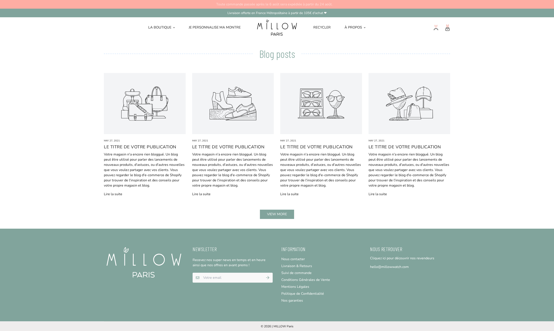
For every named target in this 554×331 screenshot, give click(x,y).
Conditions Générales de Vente (305, 279)
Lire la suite (113, 194)
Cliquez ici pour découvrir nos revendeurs (402, 258)
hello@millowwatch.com (389, 266)
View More (277, 214)
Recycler (322, 27)
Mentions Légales (295, 286)
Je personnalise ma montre (215, 27)
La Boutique (159, 27)
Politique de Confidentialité (302, 293)
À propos (353, 27)
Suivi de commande (296, 273)
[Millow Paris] (277, 27)
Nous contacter (293, 259)
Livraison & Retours (296, 266)
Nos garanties (292, 300)
